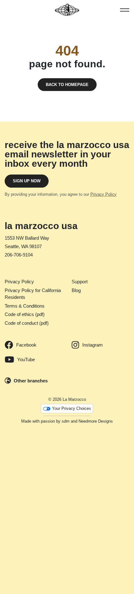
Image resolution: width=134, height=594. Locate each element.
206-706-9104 (19, 254)
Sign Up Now (27, 181)
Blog (76, 290)
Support (80, 281)
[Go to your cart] (7, 10)
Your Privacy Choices (71, 408)
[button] (124, 9)
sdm (65, 421)
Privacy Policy (103, 194)
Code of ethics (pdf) (25, 314)
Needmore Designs (96, 421)
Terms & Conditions (25, 306)
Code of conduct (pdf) (27, 323)
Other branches (31, 380)
